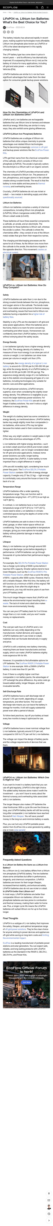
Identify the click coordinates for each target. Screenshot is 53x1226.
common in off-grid (39, 147)
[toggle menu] (47, 7)
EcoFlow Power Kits (24, 401)
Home (4, 12)
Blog (10, 12)
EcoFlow (7, 943)
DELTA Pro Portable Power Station (33, 563)
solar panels (19, 830)
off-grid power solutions (15, 929)
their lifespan (18, 816)
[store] (42, 7)
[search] (37, 7)
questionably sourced (12, 197)
